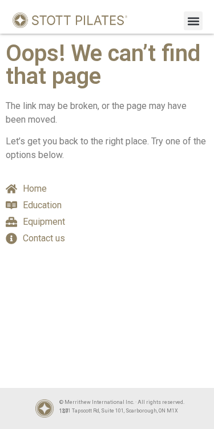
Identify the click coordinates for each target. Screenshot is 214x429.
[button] (193, 20)
